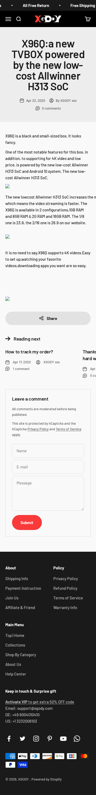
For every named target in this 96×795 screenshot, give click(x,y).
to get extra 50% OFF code (39, 701)
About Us (13, 664)
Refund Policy (65, 588)
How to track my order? (29, 351)
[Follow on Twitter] (22, 738)
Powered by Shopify (46, 779)
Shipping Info (16, 578)
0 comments (51, 108)
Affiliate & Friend (20, 607)
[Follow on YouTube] (63, 738)
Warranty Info (65, 607)
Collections (15, 645)
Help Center (15, 673)
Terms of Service (68, 429)
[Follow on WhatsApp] (77, 738)
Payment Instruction (23, 588)
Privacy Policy (38, 429)
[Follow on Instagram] (36, 738)
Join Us (11, 597)
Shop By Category (20, 654)
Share (52, 318)
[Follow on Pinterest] (49, 738)
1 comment (21, 369)
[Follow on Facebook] (9, 738)
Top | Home (14, 635)
